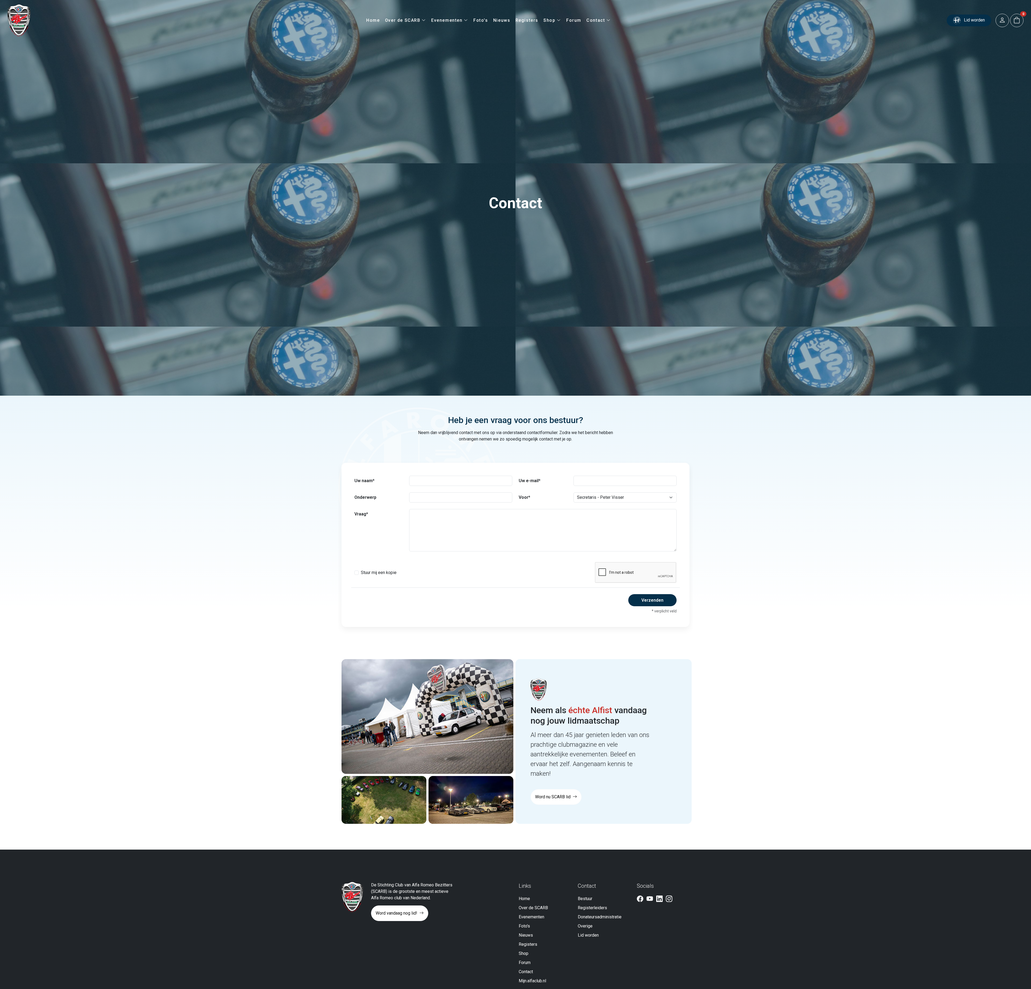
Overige (585, 926)
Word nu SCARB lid (553, 796)
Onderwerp (365, 497)
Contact (596, 20)
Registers (527, 20)
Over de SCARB (403, 20)
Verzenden (652, 600)
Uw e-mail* (529, 480)
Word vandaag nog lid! (397, 913)
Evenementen (447, 20)
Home (373, 20)
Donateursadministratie (600, 916)
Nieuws (501, 20)
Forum (573, 20)
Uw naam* (364, 480)
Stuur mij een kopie (379, 572)
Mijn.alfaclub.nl (532, 980)
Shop (550, 20)
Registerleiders (592, 907)
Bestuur (585, 898)
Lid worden (974, 20)
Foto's (480, 20)
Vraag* (361, 514)
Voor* (524, 497)
